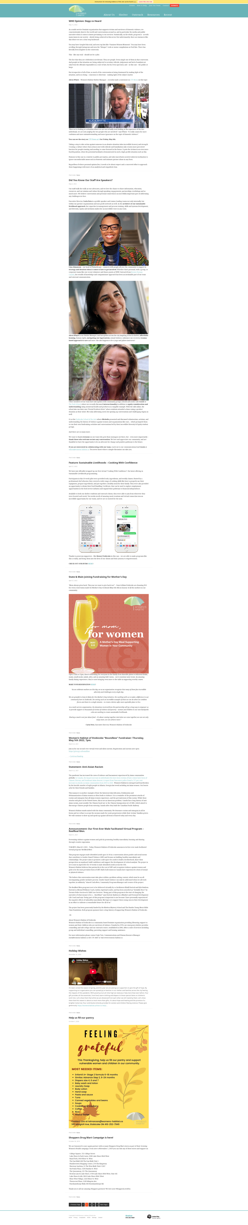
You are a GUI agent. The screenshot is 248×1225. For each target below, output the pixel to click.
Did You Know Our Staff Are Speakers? (91, 180)
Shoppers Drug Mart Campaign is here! (91, 1137)
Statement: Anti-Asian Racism (86, 766)
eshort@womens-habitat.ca (79, 449)
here (134, 2)
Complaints (82, 1217)
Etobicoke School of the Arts (86, 419)
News (78, 175)
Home (70, 1217)
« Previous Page (75, 1204)
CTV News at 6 (94, 139)
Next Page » (104, 1204)
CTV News (134, 80)
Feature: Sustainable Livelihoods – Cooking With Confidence (103, 462)
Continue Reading (76, 756)
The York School (75, 404)
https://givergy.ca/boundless (79, 751)
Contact (100, 1217)
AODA (88, 1217)
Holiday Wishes (77, 950)
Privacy (76, 1217)
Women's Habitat (77, 10)
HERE (90, 564)
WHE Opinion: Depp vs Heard (85, 21)
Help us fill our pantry (81, 1017)
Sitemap (94, 1217)
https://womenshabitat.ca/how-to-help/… (92, 1005)
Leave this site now (145, 2)
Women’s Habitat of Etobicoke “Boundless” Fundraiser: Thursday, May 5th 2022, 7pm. (106, 739)
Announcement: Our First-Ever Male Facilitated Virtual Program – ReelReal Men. (106, 830)
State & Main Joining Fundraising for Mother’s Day (98, 576)
